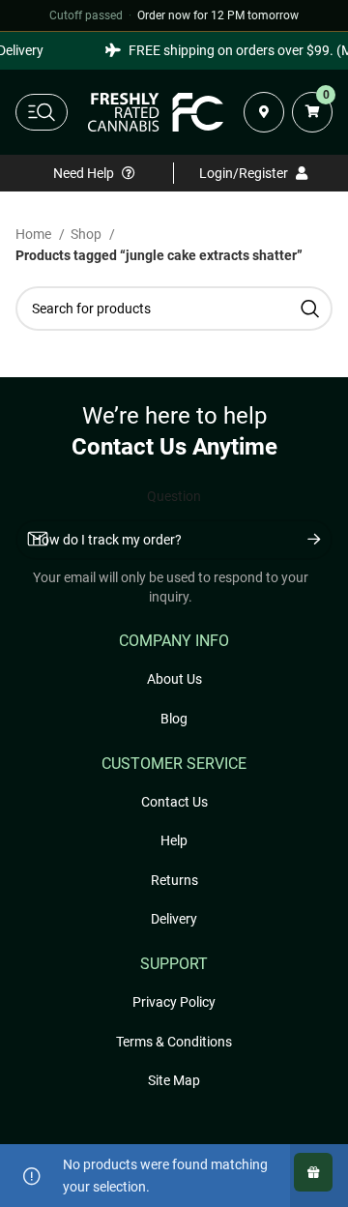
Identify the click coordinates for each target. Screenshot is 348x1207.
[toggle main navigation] (41, 112)
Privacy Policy (174, 1002)
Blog (174, 718)
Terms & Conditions (174, 1041)
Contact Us (174, 802)
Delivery (174, 919)
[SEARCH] (310, 308)
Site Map (174, 1080)
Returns (174, 880)
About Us (174, 679)
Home (34, 234)
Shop (87, 234)
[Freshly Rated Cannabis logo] (155, 112)
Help (174, 840)
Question (174, 496)
